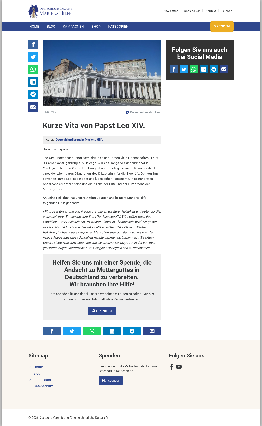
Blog (51, 26)
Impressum (42, 380)
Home (34, 26)
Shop (96, 26)
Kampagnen (73, 26)
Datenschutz (43, 386)
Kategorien (118, 26)
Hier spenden (111, 380)
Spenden (222, 26)
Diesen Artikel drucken (144, 112)
